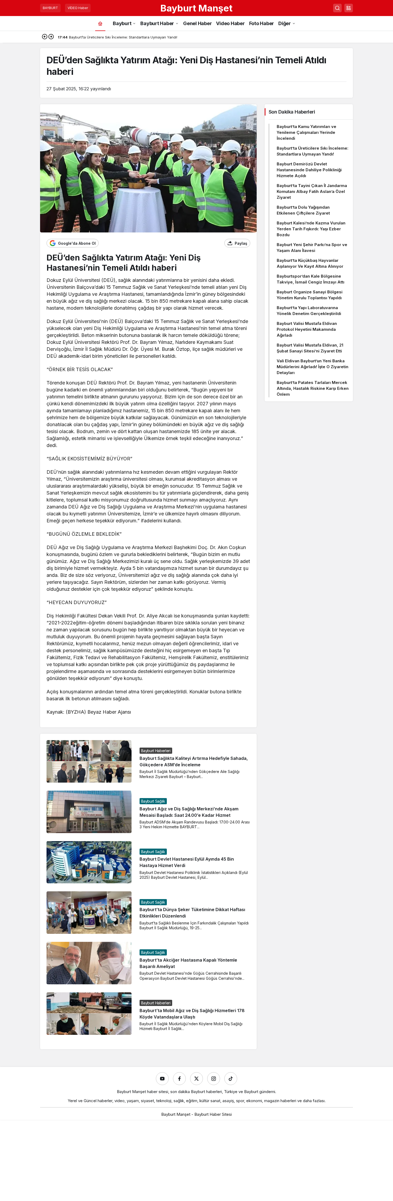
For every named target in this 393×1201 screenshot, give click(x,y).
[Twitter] (196, 1078)
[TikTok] (230, 1078)
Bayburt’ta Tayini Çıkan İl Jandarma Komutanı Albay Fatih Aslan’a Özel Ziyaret (312, 191)
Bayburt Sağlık (153, 801)
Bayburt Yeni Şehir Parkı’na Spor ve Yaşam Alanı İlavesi (312, 247)
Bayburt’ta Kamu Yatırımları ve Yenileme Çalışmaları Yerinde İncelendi (306, 132)
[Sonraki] (51, 37)
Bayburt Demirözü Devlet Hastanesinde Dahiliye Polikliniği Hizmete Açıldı (309, 169)
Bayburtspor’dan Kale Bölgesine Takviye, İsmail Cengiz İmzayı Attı (310, 279)
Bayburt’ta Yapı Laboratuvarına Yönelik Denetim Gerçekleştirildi (309, 310)
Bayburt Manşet (196, 8)
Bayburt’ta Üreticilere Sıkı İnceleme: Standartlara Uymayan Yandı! (312, 151)
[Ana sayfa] (100, 23)
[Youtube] (162, 1078)
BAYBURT (50, 8)
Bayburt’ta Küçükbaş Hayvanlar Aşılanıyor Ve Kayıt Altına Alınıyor (310, 263)
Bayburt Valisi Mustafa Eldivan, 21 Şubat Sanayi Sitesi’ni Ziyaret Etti (310, 348)
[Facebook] (179, 1078)
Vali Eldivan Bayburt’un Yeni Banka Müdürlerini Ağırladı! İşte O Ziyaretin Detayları (312, 366)
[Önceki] (44, 37)
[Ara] (337, 8)
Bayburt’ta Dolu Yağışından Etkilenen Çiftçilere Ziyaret (303, 210)
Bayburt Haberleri (156, 750)
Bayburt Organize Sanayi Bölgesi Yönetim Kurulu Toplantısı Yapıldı (309, 294)
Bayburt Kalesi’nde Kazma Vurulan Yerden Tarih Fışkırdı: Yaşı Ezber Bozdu (311, 228)
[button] (348, 8)
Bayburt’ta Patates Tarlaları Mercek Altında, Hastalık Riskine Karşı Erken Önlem (313, 388)
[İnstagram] (213, 1078)
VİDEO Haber (78, 8)
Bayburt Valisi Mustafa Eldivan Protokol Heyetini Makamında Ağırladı (307, 329)
